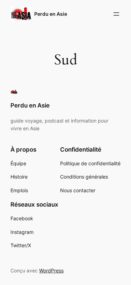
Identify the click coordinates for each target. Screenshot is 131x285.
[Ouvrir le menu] (116, 14)
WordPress (51, 270)
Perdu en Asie (50, 14)
